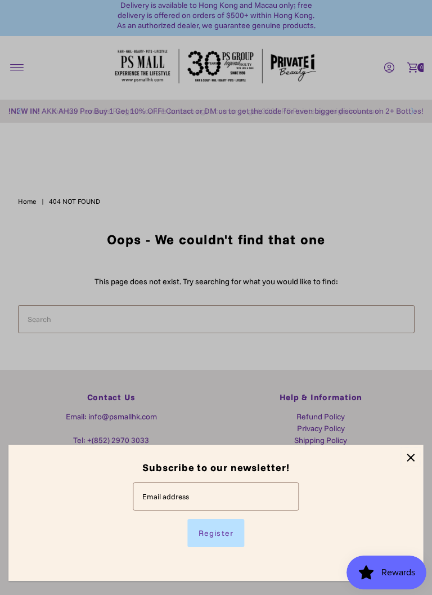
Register (216, 533)
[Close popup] (411, 457)
